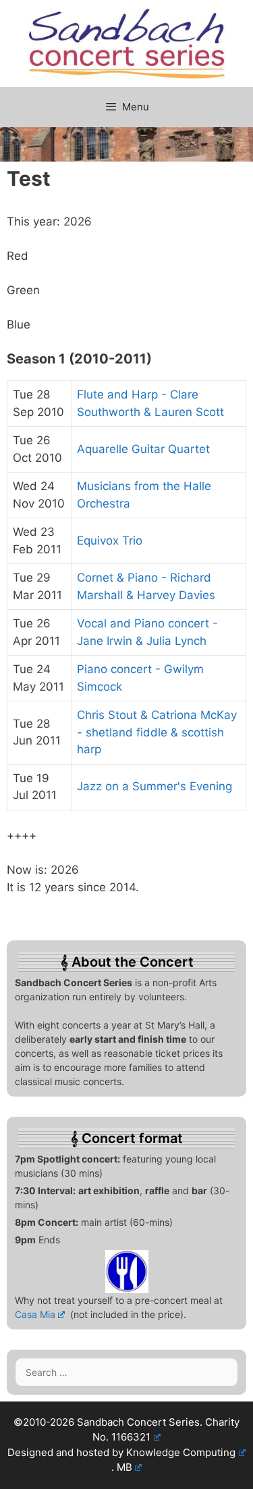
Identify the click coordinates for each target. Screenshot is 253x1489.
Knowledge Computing (180, 1452)
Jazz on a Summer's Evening (154, 786)
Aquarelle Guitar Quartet (143, 449)
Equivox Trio (109, 540)
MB (124, 1467)
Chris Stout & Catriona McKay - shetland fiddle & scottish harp (157, 732)
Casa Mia (35, 1314)
